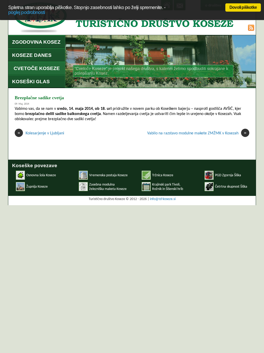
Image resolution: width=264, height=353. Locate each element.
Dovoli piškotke (243, 7)
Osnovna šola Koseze (41, 175)
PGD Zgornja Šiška (228, 175)
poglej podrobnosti (26, 12)
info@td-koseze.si (163, 199)
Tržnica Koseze (162, 175)
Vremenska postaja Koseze (108, 175)
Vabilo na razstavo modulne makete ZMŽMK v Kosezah (196, 133)
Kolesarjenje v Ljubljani (41, 133)
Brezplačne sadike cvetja (39, 97)
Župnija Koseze (37, 187)
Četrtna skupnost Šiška (231, 187)
